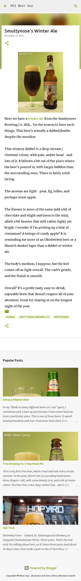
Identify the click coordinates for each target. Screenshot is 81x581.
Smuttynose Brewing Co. (34, 317)
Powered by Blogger (43, 568)
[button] (7, 43)
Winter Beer (61, 317)
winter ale (36, 118)
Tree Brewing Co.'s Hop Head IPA (23, 463)
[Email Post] (7, 313)
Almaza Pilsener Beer (16, 399)
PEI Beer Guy (22, 6)
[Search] (75, 6)
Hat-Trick (9, 527)
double (10, 317)
